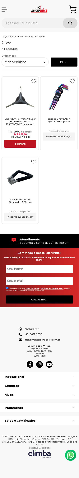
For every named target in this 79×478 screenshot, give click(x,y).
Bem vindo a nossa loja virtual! (39, 252)
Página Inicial (9, 36)
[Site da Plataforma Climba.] (39, 452)
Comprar (20, 144)
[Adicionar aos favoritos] (33, 81)
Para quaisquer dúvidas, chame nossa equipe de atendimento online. (39, 258)
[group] (39, 241)
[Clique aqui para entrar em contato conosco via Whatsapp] (70, 455)
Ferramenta (27, 36)
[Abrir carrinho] (72, 9)
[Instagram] (39, 366)
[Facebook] (30, 366)
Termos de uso (31, 289)
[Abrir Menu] (4, 9)
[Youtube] (49, 366)
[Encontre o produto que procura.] (70, 23)
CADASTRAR (39, 299)
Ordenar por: (9, 55)
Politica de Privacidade (52, 289)
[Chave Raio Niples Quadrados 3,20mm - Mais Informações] (20, 177)
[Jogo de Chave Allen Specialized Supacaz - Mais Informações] (59, 97)
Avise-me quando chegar (58, 136)
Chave (40, 36)
